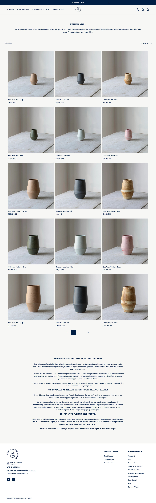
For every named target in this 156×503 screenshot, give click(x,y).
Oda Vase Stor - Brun (110, 323)
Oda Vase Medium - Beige (17, 211)
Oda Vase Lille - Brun (110, 100)
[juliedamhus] (78, 9)
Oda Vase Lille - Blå (62, 100)
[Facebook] (8, 479)
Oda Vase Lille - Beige (16, 100)
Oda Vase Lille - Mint (63, 155)
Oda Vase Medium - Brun (111, 211)
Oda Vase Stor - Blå (62, 323)
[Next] (108, 2)
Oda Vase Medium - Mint (64, 267)
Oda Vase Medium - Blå (64, 211)
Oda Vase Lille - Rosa (110, 155)
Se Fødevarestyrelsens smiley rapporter (21, 470)
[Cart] (147, 9)
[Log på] (137, 9)
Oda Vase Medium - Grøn (17, 267)
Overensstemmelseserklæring (17, 473)
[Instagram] (13, 479)
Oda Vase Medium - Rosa (112, 267)
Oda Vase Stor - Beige (16, 323)
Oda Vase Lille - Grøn (15, 155)
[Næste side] (88, 332)
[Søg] (142, 9)
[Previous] (47, 2)
